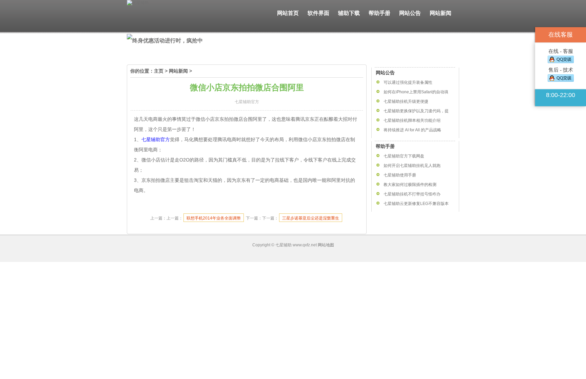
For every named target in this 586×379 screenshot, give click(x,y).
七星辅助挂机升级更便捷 (406, 101)
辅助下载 (349, 13)
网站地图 (326, 245)
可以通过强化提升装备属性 (408, 82)
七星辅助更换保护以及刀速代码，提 (416, 111)
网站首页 (288, 13)
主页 (158, 71)
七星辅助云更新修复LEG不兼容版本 (416, 203)
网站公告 (410, 13)
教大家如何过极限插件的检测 (410, 184)
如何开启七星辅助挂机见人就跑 (412, 165)
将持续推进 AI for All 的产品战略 (412, 130)
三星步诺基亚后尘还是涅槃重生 (310, 218)
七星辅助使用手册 (400, 175)
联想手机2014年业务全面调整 (214, 218)
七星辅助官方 (155, 139)
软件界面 (318, 13)
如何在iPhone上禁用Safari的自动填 (416, 92)
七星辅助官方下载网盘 (404, 156)
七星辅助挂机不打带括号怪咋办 (412, 194)
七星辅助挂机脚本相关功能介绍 (412, 120)
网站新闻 (440, 13)
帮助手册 (379, 13)
